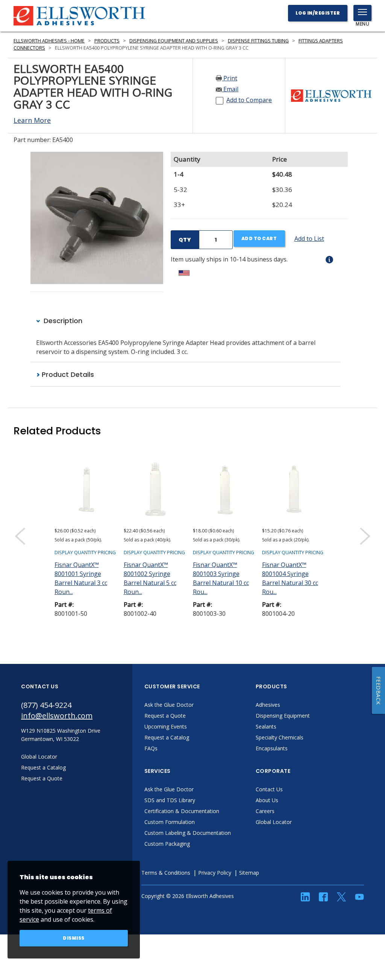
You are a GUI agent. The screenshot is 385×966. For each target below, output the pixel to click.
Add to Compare (249, 100)
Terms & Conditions (165, 872)
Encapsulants (272, 748)
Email (230, 89)
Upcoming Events (165, 726)
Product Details (67, 374)
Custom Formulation (169, 821)
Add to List (309, 238)
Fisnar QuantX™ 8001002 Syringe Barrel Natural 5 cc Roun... (150, 578)
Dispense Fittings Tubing (258, 41)
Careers (265, 811)
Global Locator (274, 821)
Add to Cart (259, 238)
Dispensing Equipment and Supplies (173, 41)
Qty (185, 239)
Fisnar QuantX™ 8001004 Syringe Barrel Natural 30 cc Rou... (290, 578)
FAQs (151, 748)
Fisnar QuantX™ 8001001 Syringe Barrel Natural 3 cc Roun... (81, 578)
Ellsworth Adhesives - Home (49, 41)
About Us (267, 800)
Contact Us (269, 789)
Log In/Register (318, 13)
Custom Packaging (167, 843)
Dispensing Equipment (283, 715)
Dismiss (74, 938)
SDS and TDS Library (169, 800)
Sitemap (249, 872)
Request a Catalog (166, 737)
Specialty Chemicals (279, 737)
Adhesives (268, 704)
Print (229, 78)
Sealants (266, 726)
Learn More (32, 120)
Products (107, 41)
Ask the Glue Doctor (169, 704)
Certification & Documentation (181, 811)
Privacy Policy (214, 872)
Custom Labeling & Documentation (187, 832)
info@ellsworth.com (56, 716)
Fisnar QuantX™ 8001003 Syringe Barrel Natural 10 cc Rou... (221, 578)
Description (62, 320)
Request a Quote (165, 715)
